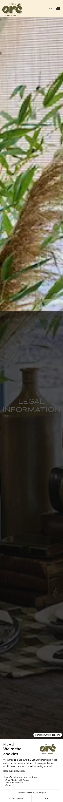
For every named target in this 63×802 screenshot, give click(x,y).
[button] (50, 8)
